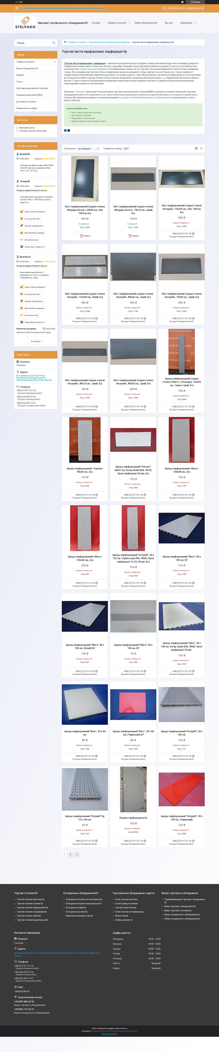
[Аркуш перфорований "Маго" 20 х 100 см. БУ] (133, 616)
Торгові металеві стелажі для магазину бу (109, 42)
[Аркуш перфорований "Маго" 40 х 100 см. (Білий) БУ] (85, 616)
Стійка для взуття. (124, 920)
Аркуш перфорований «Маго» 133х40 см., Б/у (85, 558)
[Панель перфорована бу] (133, 789)
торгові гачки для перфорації (93, 69)
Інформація (186, 23)
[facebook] (65, 131)
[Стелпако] (25, 23)
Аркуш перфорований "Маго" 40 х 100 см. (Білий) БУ (85, 646)
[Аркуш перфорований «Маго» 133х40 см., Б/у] (85, 528)
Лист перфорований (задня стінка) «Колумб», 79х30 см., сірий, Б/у (182, 295)
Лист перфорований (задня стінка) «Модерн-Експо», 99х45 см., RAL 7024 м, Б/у (85, 210)
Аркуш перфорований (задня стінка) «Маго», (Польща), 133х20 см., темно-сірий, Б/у (182, 382)
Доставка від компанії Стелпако (32, 88)
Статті (19, 82)
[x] (68, 131)
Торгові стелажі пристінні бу (30, 899)
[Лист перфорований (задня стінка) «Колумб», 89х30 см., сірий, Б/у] (133, 352)
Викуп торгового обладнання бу (180, 906)
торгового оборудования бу (159, 97)
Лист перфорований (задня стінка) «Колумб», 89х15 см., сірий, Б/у (85, 382)
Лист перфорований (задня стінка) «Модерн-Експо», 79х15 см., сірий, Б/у (133, 210)
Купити (87, 236)
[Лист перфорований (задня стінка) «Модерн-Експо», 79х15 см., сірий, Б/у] (133, 179)
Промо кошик (121, 916)
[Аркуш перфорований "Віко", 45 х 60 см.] (85, 705)
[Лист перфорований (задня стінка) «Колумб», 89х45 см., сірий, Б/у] (133, 267)
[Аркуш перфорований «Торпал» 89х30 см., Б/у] (85, 440)
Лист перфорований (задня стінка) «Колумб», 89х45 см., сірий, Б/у (133, 295)
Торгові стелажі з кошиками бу (32, 912)
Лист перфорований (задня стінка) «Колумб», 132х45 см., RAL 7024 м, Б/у (182, 209)
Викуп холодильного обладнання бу (182, 914)
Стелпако (79, 91)
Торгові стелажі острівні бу (30, 903)
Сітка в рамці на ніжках (126, 903)
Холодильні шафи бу (76, 907)
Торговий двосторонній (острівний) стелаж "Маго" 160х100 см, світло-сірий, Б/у (36, 199)
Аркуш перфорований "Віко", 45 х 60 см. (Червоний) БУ (133, 733)
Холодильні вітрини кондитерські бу (83, 903)
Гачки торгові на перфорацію (129, 912)
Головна (96, 23)
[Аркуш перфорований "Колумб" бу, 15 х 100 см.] (85, 789)
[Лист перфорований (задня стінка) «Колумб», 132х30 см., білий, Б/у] (85, 267)
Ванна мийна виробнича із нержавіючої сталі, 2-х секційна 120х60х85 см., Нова (34, 275)
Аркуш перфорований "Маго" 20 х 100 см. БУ (133, 646)
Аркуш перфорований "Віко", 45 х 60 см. (84, 733)
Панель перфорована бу (133, 817)
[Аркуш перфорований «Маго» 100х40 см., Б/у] (182, 440)
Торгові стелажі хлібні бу (29, 916)
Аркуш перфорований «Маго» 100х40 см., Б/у (182, 470)
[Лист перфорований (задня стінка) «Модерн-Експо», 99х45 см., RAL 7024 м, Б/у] (85, 179)
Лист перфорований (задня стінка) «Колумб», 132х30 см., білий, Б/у (85, 295)
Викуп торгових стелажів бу (177, 910)
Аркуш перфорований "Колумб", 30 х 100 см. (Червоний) (181, 818)
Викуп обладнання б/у (146, 23)
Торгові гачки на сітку (125, 907)
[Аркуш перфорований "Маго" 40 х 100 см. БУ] (182, 528)
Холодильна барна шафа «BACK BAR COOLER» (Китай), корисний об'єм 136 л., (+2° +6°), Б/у (36, 168)
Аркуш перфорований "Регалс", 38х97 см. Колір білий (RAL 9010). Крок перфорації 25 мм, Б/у (133, 470)
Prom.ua (123, 1028)
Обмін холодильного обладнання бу (182, 919)
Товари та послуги (117, 23)
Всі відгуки (36, 341)
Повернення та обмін (26, 108)
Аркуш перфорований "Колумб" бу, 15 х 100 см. (85, 818)
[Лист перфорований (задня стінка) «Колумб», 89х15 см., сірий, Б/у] (85, 352)
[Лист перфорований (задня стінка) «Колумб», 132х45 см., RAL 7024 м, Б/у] (182, 179)
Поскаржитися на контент (102, 1031)
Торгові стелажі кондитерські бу (32, 920)
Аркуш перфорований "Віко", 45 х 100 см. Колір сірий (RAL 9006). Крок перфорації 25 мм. (181, 646)
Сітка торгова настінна (126, 899)
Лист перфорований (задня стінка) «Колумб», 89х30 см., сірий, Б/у (133, 382)
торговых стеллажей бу (131, 97)
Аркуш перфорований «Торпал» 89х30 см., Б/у (85, 470)
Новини (20, 75)
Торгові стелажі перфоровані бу (32, 907)
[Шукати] (53, 43)
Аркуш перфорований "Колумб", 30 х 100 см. (181, 733)
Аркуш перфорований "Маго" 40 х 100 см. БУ (182, 558)
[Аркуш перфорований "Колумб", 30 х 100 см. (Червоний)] (182, 789)
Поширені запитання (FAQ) (29, 95)
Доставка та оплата (26, 101)
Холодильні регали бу (76, 912)
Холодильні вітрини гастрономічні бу (84, 899)
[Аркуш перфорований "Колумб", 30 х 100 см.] (182, 705)
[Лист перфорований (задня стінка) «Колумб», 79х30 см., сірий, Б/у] (182, 267)
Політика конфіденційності (125, 1031)
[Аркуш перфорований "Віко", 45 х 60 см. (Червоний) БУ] (133, 705)
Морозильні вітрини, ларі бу (79, 916)
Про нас (169, 23)
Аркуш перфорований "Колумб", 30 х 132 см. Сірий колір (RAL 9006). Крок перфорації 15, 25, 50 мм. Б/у (133, 558)
